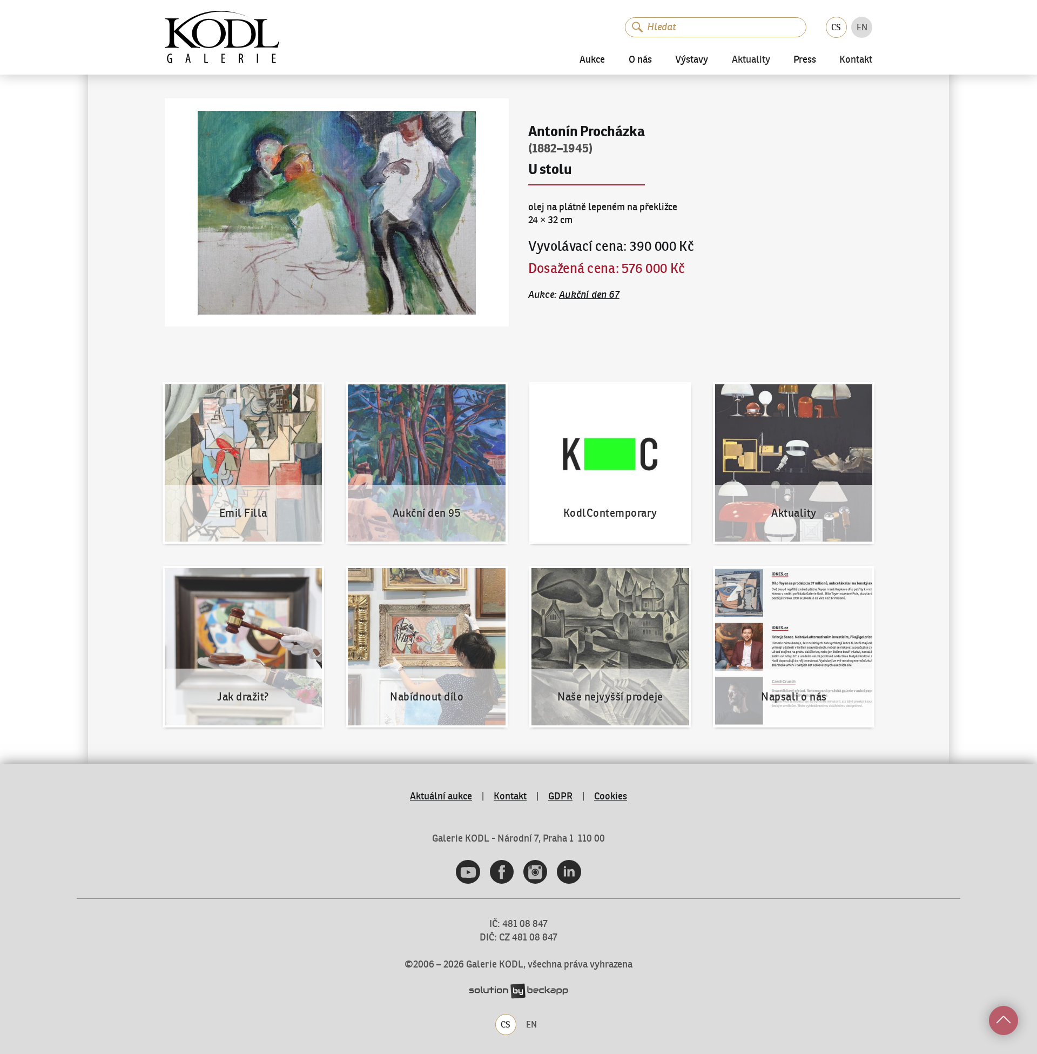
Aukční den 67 (589, 295)
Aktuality (751, 60)
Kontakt (855, 60)
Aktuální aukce (441, 796)
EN (862, 27)
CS (836, 27)
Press (804, 59)
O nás (640, 59)
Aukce (592, 59)
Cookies (610, 796)
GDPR (560, 796)
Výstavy (691, 59)
